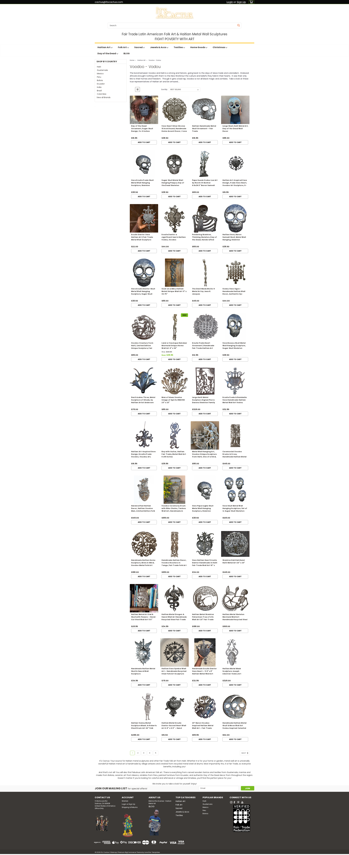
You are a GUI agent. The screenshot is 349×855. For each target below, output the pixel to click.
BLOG (127, 53)
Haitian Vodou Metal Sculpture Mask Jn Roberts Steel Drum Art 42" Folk (144, 725)
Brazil (99, 90)
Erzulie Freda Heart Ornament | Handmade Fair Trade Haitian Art (203, 345)
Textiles (178, 47)
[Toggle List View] (137, 89)
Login (230, 2)
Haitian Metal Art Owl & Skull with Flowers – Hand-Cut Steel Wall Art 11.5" (143, 617)
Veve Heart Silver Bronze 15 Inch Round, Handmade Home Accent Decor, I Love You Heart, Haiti (174, 130)
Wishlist (125, 801)
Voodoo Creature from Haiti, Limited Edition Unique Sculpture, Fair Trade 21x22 (142, 347)
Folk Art (122, 47)
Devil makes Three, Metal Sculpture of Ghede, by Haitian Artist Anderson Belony (143, 401)
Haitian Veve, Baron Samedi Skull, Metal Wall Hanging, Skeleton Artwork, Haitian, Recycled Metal (235, 239)
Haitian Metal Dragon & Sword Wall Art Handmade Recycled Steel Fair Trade (174, 617)
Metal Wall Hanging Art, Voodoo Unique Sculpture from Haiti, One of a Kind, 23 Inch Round (204, 455)
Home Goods (198, 47)
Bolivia (100, 80)
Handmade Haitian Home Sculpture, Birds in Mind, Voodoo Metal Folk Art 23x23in (143, 564)
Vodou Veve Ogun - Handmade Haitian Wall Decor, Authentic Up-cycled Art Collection (233, 293)
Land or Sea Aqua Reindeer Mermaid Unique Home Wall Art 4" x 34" (174, 345)
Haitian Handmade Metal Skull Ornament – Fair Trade (204, 128)
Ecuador (101, 83)
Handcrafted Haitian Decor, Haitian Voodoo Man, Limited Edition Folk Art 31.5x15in (143, 510)
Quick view (144, 122)
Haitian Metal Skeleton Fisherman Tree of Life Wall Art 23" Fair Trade (203, 617)
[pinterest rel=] (238, 802)
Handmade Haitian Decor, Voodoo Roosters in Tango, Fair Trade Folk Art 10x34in (174, 564)
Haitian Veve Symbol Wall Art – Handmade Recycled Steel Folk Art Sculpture (174, 671)
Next (244, 753)
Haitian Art (104, 47)
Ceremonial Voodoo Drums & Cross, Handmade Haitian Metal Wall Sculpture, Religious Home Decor (234, 456)
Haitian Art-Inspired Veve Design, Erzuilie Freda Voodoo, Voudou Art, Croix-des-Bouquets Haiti (143, 455)
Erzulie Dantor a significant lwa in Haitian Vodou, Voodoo (174, 237)
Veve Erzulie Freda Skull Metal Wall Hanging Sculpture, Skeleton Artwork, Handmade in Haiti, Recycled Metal (142, 185)
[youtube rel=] (242, 802)
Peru (99, 77)
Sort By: (164, 89)
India (99, 87)
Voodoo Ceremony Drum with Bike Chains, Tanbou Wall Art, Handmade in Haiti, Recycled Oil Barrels (174, 510)
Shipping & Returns (130, 807)
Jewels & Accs (158, 47)
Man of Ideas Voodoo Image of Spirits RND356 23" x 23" (173, 400)
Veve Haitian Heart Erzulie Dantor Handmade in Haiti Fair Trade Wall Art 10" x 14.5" (204, 564)
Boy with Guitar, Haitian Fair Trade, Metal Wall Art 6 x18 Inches (174, 454)
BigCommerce (130, 852)
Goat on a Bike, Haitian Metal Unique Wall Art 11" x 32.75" (174, 291)
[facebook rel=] (234, 802)
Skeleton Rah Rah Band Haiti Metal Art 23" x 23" (233, 561)
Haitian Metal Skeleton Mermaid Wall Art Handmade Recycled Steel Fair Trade (234, 618)
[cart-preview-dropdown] (250, 2)
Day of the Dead (106, 53)
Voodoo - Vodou (155, 60)
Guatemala (102, 70)
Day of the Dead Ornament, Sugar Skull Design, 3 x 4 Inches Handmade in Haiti (142, 130)
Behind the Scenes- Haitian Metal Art (160, 802)
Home (132, 60)
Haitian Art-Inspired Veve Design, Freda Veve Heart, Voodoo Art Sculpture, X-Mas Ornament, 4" (234, 184)
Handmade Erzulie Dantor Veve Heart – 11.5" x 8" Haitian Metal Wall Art (204, 671)
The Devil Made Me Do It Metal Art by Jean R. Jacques (203, 291)
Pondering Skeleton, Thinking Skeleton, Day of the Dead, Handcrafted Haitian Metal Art (204, 238)
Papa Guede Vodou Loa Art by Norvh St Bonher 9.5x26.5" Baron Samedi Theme (205, 184)
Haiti (99, 66)
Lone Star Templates (152, 852)
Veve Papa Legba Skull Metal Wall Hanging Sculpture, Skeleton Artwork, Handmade (202, 510)
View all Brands (103, 97)
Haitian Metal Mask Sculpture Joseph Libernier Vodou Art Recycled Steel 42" (231, 672)
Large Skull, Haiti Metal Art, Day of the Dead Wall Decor (235, 128)
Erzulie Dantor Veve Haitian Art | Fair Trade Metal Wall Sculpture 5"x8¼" (142, 238)
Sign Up (241, 2)
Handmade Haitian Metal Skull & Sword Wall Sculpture (143, 671)
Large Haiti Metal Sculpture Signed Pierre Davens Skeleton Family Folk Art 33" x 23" (203, 401)
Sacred (138, 47)
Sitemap (113, 852)
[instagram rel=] (231, 802)
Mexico (100, 73)
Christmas (219, 47)
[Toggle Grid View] (132, 89)
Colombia (101, 94)
